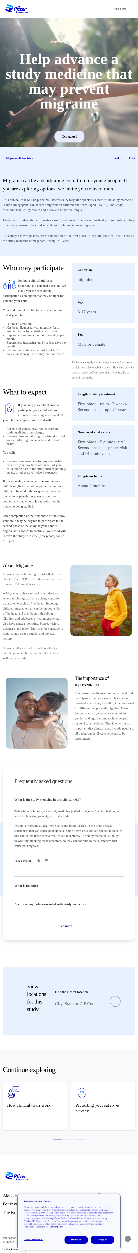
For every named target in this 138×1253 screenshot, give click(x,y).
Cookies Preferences (13, 1249)
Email (115, 158)
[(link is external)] (128, 1239)
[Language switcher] (133, 9)
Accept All (102, 1239)
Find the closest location (71, 992)
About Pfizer (14, 1195)
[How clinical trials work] (35, 1106)
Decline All (76, 1239)
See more (66, 926)
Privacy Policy (56, 1227)
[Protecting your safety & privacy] (103, 1106)
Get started (69, 136)
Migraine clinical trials (19, 158)
